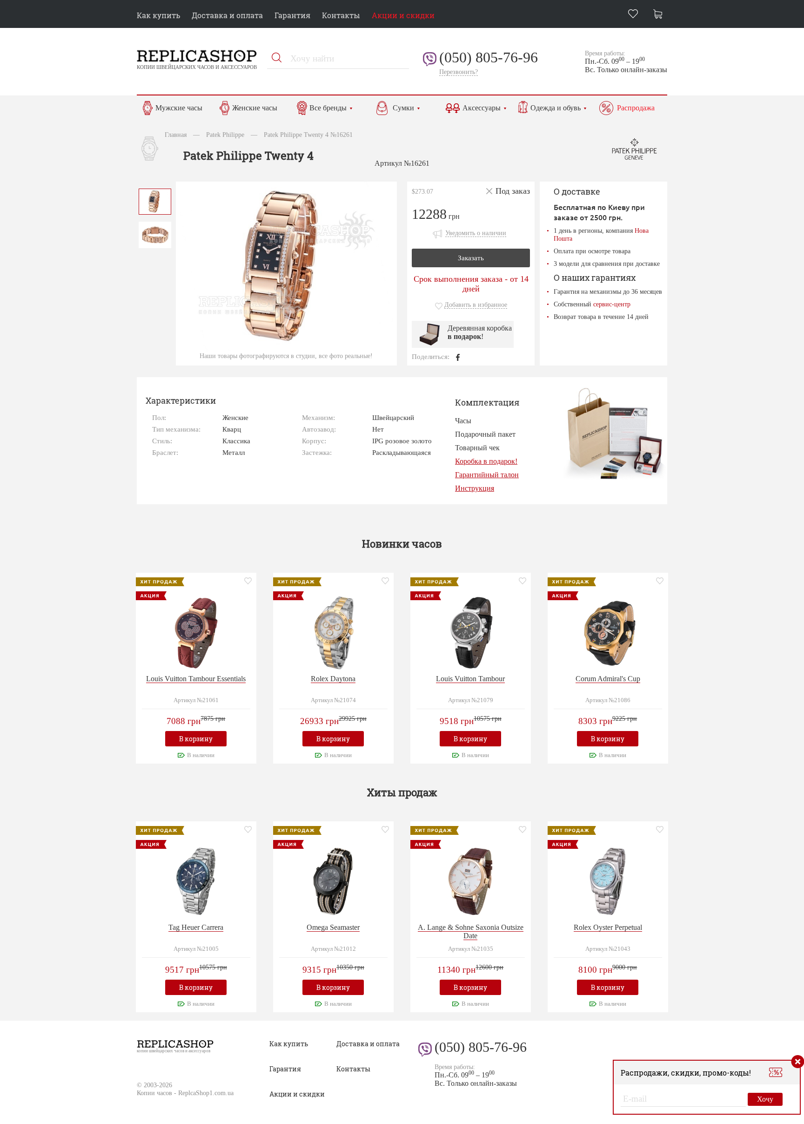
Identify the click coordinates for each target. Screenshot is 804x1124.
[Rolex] (333, 631)
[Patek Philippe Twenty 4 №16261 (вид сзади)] (155, 234)
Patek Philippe (225, 134)
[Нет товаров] (660, 15)
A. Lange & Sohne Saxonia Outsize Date (470, 931)
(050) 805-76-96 (488, 57)
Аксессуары (481, 108)
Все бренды (328, 108)
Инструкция (474, 488)
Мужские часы (178, 108)
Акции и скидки (403, 15)
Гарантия (292, 15)
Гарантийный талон (487, 475)
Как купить (158, 15)
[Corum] (607, 631)
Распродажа (636, 108)
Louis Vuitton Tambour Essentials (196, 679)
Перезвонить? (458, 71)
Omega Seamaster (333, 927)
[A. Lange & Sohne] (470, 880)
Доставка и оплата (227, 15)
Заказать (471, 258)
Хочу (765, 1099)
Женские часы (254, 108)
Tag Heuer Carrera (195, 927)
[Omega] (333, 880)
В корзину (196, 738)
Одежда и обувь (555, 108)
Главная (176, 134)
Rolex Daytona (333, 679)
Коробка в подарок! (486, 461)
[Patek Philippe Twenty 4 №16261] (155, 200)
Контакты (341, 15)
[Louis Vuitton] (195, 631)
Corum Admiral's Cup (608, 679)
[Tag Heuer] (195, 880)
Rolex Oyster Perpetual (608, 927)
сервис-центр (611, 304)
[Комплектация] (614, 433)
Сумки (403, 108)
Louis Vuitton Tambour (470, 679)
